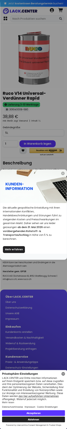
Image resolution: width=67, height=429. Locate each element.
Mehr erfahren (14, 249)
